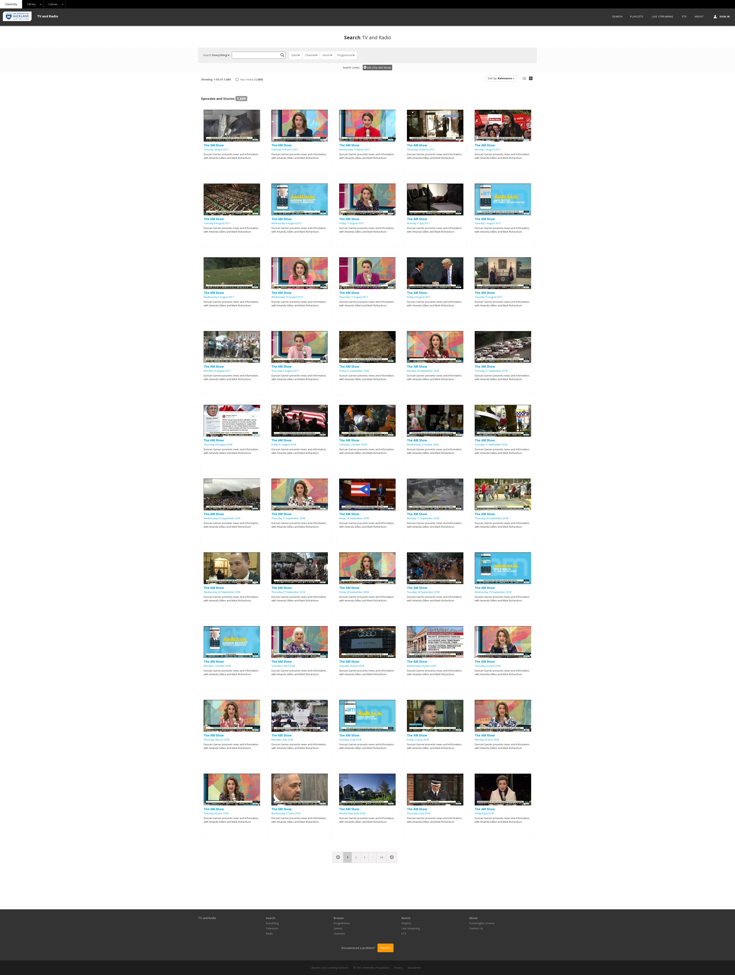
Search (617, 16)
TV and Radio (47, 16)
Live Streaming (662, 16)
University (11, 4)
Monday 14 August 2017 (217, 370)
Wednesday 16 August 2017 (287, 297)
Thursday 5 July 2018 (418, 813)
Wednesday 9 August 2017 (286, 223)
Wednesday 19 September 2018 (493, 592)
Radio (269, 933)
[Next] (391, 857)
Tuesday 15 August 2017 (488, 297)
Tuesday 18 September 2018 (423, 592)
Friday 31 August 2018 (283, 444)
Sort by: (500, 78)
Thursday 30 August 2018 (218, 444)
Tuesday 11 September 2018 (491, 444)
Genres (338, 928)
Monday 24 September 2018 (423, 370)
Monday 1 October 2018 (217, 665)
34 (381, 857)
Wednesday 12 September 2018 (222, 518)
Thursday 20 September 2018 (491, 518)
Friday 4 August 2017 (418, 297)
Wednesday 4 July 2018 (352, 813)
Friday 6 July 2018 (484, 813)
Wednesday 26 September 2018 (222, 592)
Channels (339, 933)
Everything (272, 923)
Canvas (52, 4)
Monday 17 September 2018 (423, 518)
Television (272, 928)
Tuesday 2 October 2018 (353, 444)
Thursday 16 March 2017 (420, 149)
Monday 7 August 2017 (487, 149)
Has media (251, 79)
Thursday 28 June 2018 (216, 739)
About (699, 16)
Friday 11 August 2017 (351, 223)
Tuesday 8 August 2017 (217, 223)
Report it (385, 948)
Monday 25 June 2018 (487, 739)
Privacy (398, 967)
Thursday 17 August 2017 (353, 297)
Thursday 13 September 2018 (288, 518)
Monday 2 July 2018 (282, 739)
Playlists (637, 16)
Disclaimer (414, 967)
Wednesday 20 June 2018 (421, 665)
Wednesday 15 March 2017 (354, 149)
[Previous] (338, 857)
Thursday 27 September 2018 (288, 592)
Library (31, 4)
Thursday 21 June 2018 (487, 665)
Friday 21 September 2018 (354, 370)
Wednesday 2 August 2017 (219, 297)
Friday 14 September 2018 (354, 518)
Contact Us (476, 928)
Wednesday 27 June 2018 (285, 813)
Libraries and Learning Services (329, 967)
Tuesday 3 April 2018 (283, 665)
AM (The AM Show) (378, 67)
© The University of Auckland (371, 967)
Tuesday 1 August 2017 (488, 223)
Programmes (342, 923)
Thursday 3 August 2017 (285, 370)
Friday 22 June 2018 (418, 739)
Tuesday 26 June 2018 (216, 813)
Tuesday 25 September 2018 (491, 370)
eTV (684, 16)
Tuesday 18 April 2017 (216, 149)
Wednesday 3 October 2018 (423, 444)
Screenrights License (482, 923)
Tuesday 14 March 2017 (284, 149)
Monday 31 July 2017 (418, 223)
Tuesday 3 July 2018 (350, 739)
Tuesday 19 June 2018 (351, 665)
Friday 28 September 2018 (354, 592)
